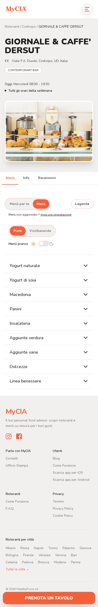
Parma (75, 562)
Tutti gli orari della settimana (30, 90)
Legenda (82, 204)
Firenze (28, 555)
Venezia (44, 555)
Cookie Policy (63, 515)
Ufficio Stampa (17, 465)
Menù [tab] (10, 178)
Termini (58, 501)
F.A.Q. (10, 508)
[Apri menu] (87, 9)
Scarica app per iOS (68, 472)
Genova (85, 548)
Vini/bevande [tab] (40, 231)
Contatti (12, 458)
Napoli (39, 548)
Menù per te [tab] (19, 204)
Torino (53, 548)
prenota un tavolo (49, 598)
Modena (60, 562)
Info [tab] (26, 178)
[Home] (16, 9)
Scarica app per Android (71, 479)
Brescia (43, 562)
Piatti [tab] (18, 231)
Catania (11, 562)
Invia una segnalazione (56, 215)
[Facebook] (19, 436)
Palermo (69, 548)
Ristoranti (12, 26)
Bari (74, 555)
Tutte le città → (17, 569)
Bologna (12, 555)
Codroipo (29, 26)
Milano (11, 548)
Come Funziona (64, 465)
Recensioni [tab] (47, 178)
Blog (56, 458)
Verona (60, 555)
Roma (24, 548)
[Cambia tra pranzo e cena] (43, 243)
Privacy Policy (63, 508)
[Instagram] (8, 436)
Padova (27, 562)
